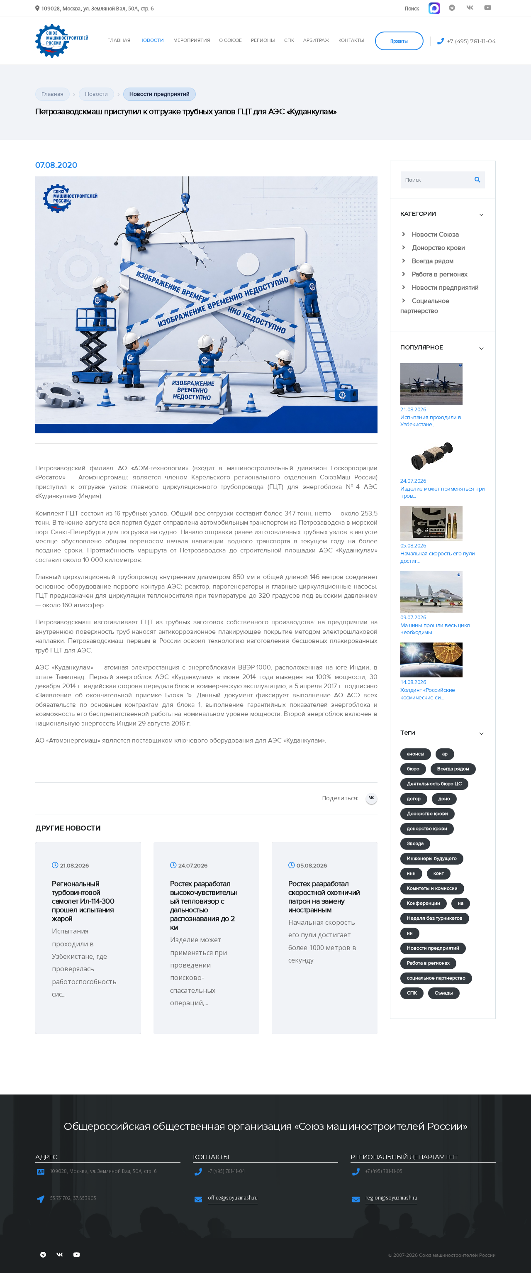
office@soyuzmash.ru (233, 1197)
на (460, 903)
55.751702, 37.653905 (73, 1198)
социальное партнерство (436, 978)
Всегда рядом (431, 261)
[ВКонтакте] (371, 798)
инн (411, 873)
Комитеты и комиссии (432, 888)
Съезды (444, 993)
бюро (413, 769)
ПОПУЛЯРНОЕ (421, 347)
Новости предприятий (444, 287)
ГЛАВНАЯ (118, 40)
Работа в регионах (439, 274)
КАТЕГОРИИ (418, 213)
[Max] (434, 8)
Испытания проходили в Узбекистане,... (430, 421)
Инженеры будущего (432, 858)
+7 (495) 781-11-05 (383, 1171)
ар (445, 754)
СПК (289, 40)
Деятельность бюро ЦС (434, 784)
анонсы (415, 754)
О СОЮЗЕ (230, 40)
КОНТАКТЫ (351, 40)
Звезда (415, 844)
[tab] (443, 214)
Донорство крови (437, 248)
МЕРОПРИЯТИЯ (191, 40)
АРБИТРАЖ (316, 40)
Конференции (423, 903)
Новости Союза (434, 234)
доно (444, 799)
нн (410, 933)
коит (439, 873)
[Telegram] (452, 8)
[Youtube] (487, 8)
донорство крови (427, 829)
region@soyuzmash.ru (391, 1197)
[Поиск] (477, 179)
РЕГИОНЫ (263, 40)
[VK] (469, 8)
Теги (407, 732)
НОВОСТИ (151, 40)
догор (414, 799)
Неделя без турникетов (435, 918)
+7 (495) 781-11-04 (471, 41)
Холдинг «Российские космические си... (427, 694)
